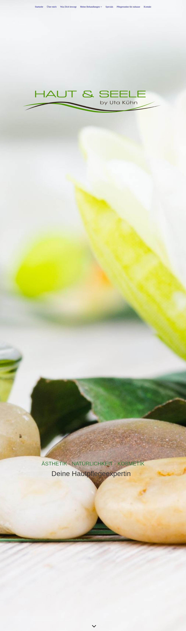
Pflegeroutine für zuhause (128, 7)
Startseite (39, 7)
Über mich (52, 7)
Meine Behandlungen (90, 7)
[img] (93, 315)
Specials (109, 7)
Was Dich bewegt (68, 7)
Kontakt (147, 7)
